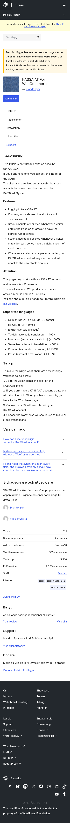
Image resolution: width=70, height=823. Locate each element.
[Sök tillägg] (38, 37)
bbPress (9, 758)
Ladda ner (11, 98)
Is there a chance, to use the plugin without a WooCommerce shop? (24, 453)
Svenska (16, 778)
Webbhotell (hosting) (15, 702)
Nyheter (8, 696)
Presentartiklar (47, 735)
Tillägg (40, 702)
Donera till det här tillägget (19, 670)
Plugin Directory (12, 14)
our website (10, 303)
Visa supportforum (14, 646)
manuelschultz (18, 518)
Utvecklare (9, 730)
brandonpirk (33, 89)
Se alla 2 (62, 573)
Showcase (43, 690)
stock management (56, 581)
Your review (10, 621)
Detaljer (11, 111)
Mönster (42, 707)
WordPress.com (14, 746)
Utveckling (13, 136)
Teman (41, 696)
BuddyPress (12, 763)
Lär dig (7, 718)
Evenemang (44, 724)
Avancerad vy (11, 596)
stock (41, 581)
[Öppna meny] (65, 5)
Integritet (8, 707)
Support (11, 144)
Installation (13, 128)
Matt (7, 752)
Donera (43, 730)
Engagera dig (44, 718)
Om (5, 690)
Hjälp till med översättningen (44, 25)
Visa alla (62, 621)
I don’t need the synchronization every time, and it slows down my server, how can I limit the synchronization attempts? (27, 467)
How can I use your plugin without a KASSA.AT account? (21, 441)
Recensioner (14, 119)
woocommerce (58, 587)
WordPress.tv (13, 735)
